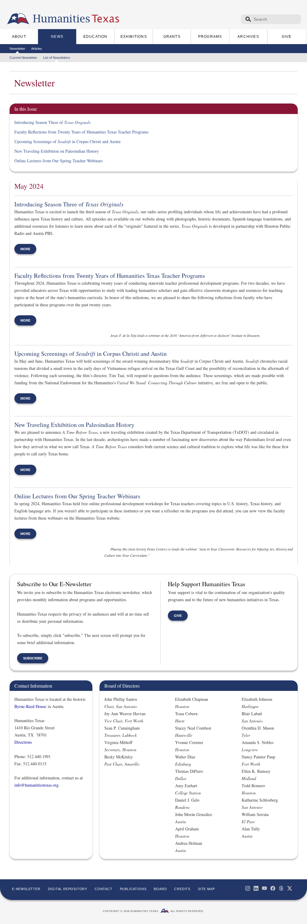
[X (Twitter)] (289, 888)
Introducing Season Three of (52, 122)
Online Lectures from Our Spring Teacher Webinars (58, 161)
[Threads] (281, 888)
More (25, 249)
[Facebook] (272, 888)
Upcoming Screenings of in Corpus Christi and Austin (67, 141)
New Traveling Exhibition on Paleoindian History (56, 151)
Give (178, 615)
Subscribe (32, 658)
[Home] (18, 19)
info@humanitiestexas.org (36, 785)
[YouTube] (264, 888)
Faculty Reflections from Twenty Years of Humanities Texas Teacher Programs (81, 132)
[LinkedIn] (256, 888)
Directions (23, 742)
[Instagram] (247, 888)
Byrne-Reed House (30, 706)
